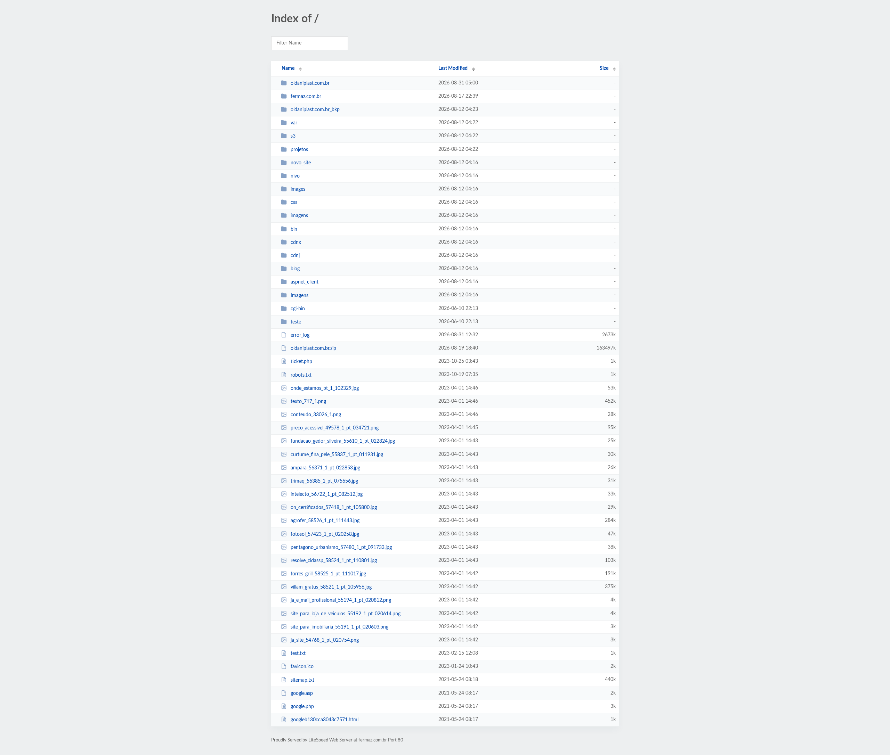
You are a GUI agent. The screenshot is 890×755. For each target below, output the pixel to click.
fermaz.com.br (306, 96)
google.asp (302, 693)
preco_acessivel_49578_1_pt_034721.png (335, 428)
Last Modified (453, 68)
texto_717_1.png (308, 401)
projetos (299, 149)
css (294, 202)
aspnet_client (304, 282)
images (298, 189)
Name (288, 68)
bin (294, 229)
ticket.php (301, 361)
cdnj (295, 255)
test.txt (298, 653)
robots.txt (301, 374)
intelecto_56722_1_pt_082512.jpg (327, 494)
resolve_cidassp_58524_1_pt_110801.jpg (334, 560)
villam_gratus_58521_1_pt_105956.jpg (331, 587)
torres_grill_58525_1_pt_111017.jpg (328, 574)
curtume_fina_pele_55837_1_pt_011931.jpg (337, 454)
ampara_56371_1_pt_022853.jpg (325, 468)
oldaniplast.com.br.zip (313, 348)
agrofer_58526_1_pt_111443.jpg (325, 520)
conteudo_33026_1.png (316, 414)
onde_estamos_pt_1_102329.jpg (325, 388)
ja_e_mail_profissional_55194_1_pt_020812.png (341, 600)
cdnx (296, 242)
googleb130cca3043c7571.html (324, 719)
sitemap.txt (302, 680)
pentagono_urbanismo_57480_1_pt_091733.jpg (341, 547)
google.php (302, 706)
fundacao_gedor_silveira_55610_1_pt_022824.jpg (343, 441)
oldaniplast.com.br (310, 83)
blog (295, 268)
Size (604, 68)
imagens (299, 215)
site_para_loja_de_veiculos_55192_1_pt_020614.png (345, 614)
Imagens (299, 295)
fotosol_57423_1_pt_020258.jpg (325, 534)
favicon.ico (302, 666)
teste (296, 322)
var (294, 123)
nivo (295, 176)
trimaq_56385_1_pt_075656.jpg (324, 481)
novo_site (301, 163)
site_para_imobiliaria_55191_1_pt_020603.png (339, 627)
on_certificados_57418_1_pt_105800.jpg (334, 507)
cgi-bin (298, 308)
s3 (293, 136)
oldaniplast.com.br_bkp (315, 109)
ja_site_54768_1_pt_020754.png (325, 640)
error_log (300, 335)
